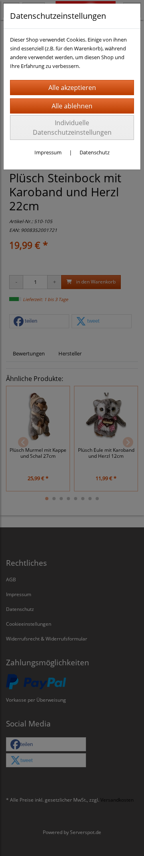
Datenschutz (95, 152)
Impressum (48, 152)
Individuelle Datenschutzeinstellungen (72, 127)
